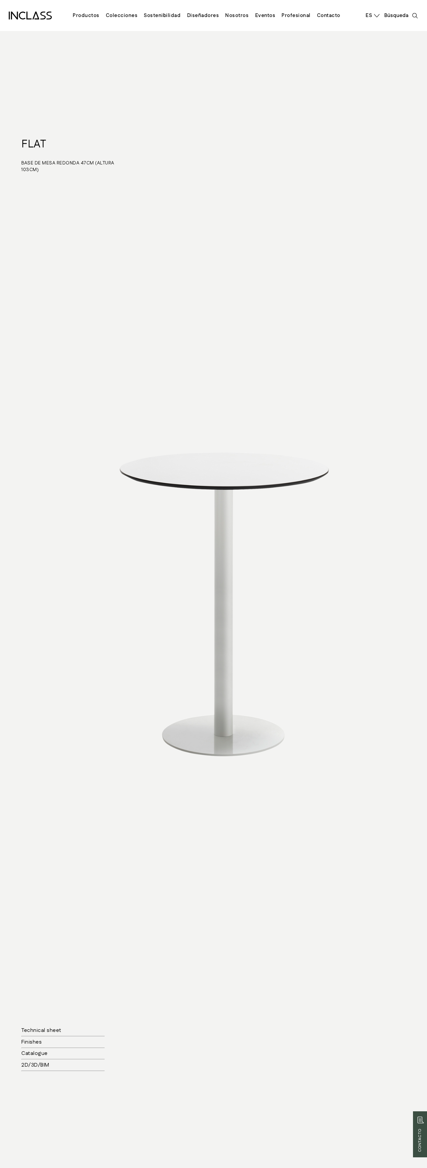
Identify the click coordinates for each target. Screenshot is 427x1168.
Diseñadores (203, 15)
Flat (33, 144)
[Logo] (30, 15)
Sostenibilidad (162, 15)
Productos (86, 15)
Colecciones (122, 15)
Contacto (328, 15)
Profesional (296, 15)
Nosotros (237, 15)
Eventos (265, 15)
